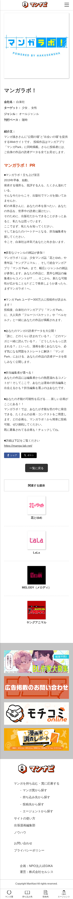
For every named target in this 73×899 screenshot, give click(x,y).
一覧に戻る (36, 468)
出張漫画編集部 (24, 825)
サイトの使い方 (24, 818)
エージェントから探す (38, 811)
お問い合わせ (23, 843)
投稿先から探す (33, 804)
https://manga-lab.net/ (18, 445)
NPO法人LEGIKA (41, 866)
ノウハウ (20, 832)
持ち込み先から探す (36, 797)
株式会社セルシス (41, 871)
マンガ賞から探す (35, 790)
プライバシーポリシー (29, 850)
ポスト (30, 455)
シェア (13, 455)
